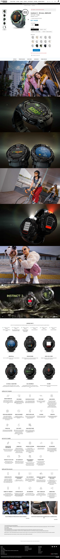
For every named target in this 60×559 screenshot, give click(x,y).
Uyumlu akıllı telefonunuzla (9, 530)
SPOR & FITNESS (12, 1)
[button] (4, 29)
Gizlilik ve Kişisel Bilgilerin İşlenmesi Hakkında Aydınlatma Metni (9, 550)
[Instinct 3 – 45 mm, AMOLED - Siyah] (45, 41)
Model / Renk (33, 34)
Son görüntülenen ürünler (28, 548)
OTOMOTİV (25, 1)
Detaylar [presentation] (14, 59)
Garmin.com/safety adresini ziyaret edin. (42, 530)
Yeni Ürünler (26, 550)
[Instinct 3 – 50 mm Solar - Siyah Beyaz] (37, 41)
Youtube (56, 546)
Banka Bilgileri (3, 551)
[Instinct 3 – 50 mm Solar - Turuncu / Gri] (33, 41)
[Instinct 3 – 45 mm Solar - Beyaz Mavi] (41, 37)
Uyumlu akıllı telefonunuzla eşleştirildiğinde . (11, 525)
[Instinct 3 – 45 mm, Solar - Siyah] (33, 37)
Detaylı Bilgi (27, 518)
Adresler (39, 550)
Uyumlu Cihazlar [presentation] (44, 59)
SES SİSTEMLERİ (30, 1)
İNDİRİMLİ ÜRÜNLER (41, 1)
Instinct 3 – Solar (43, 29)
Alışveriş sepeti (40, 551)
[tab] (15, 59)
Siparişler (39, 549)
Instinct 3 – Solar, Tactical (36, 31)
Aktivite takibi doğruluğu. (8, 528)
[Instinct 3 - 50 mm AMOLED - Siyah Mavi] (45, 46)
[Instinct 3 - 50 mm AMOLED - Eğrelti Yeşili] (41, 46)
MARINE (21, 1)
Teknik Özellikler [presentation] (22, 59)
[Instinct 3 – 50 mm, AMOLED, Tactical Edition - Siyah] (49, 46)
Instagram (54, 546)
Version (32, 27)
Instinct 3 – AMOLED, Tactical (47, 31)
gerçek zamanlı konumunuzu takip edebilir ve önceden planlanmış (19, 494)
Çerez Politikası (3, 549)
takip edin (32, 495)
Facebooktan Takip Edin (52, 546)
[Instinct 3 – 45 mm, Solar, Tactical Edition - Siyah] (45, 37)
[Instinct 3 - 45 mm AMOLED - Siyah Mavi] (33, 46)
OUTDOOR (17, 1)
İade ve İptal (2, 548)
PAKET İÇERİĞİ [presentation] (29, 59)
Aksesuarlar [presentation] (36, 59)
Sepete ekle (36, 50)
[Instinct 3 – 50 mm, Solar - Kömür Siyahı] (49, 37)
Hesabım (39, 548)
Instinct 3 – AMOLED (35, 29)
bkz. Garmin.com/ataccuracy (43, 526)
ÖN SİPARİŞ (35, 1)
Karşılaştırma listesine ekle (36, 55)
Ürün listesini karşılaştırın (28, 549)
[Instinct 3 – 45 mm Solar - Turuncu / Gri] (37, 37)
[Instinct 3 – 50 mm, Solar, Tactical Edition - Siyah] (41, 41)
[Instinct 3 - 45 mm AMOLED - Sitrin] (49, 41)
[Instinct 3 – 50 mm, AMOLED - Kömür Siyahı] (37, 46)
